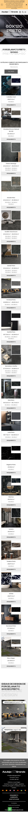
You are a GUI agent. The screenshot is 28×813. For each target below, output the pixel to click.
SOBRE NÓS (14, 797)
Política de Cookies (14, 807)
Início (1, 34)
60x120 (7, 34)
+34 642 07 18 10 (14, 777)
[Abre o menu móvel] (25, 12)
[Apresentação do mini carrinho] (20, 12)
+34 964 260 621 (14, 779)
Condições (14, 803)
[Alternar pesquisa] (23, 12)
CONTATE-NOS (14, 799)
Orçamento (14, 795)
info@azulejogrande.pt (14, 775)
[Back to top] (24, 809)
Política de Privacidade (14, 805)
